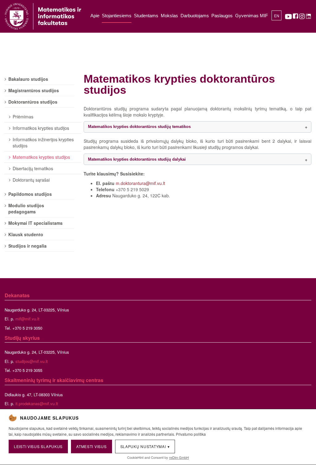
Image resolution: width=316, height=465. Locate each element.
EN (276, 16)
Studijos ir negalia (27, 246)
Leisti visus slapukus (38, 446)
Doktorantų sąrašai (31, 180)
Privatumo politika (191, 434)
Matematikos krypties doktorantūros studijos (179, 84)
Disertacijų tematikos (33, 168)
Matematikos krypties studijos (41, 157)
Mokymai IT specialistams (35, 223)
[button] (197, 127)
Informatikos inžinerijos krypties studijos (43, 142)
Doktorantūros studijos (32, 102)
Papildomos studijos (30, 194)
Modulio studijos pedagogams (26, 208)
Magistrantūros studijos (33, 90)
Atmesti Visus (91, 446)
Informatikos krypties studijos (41, 128)
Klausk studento (25, 234)
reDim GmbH (179, 457)
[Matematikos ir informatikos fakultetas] (43, 16)
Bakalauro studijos (28, 79)
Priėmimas (23, 116)
